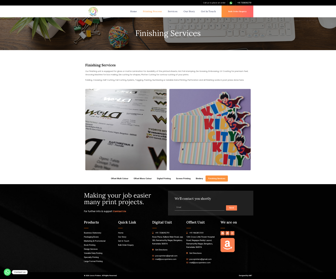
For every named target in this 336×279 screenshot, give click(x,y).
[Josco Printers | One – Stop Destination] (93, 11)
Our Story (189, 11)
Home (133, 11)
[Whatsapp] (7, 272)
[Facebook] (222, 233)
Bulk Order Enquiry (237, 11)
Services (172, 11)
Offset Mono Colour (143, 178)
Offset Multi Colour (119, 178)
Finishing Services (216, 178)
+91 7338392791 (244, 2)
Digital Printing (164, 178)
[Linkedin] (227, 233)
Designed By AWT (245, 276)
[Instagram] (232, 233)
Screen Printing (183, 178)
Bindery (199, 178)
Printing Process (152, 11)
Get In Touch (208, 11)
